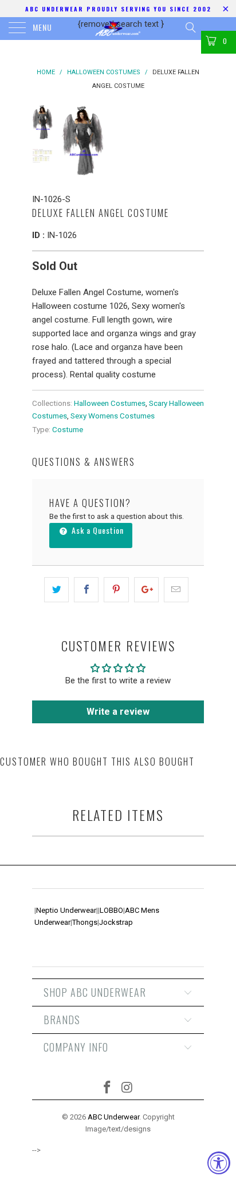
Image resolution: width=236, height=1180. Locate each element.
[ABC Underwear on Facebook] (107, 1088)
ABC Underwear (113, 1117)
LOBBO (111, 910)
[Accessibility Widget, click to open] (218, 1162)
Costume (67, 429)
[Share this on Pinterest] (116, 589)
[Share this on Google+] (146, 589)
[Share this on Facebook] (86, 589)
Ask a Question (96, 530)
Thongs (84, 922)
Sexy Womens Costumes (112, 415)
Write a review (118, 711)
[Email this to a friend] (176, 589)
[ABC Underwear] (118, 28)
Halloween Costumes (109, 403)
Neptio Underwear (66, 910)
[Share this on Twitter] (56, 589)
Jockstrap (116, 922)
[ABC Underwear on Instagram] (127, 1088)
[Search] (190, 27)
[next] (193, 139)
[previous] (72, 139)
